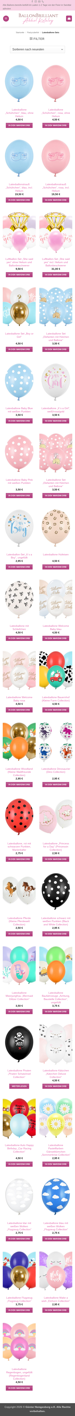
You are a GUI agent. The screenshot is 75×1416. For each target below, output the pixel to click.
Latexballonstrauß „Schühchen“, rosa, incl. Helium (56, 187)
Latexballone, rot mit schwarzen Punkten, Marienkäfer (19, 846)
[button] (6, 19)
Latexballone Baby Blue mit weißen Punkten (19, 410)
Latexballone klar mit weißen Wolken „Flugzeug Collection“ (19, 1226)
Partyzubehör (33, 32)
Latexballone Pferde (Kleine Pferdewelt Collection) (19, 921)
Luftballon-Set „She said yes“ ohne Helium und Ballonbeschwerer (19, 262)
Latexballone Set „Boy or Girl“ (19, 335)
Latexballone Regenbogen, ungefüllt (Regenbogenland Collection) (19, 1374)
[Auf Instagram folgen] (36, 1)
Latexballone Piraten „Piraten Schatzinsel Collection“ (19, 1073)
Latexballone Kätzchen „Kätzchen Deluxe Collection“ (56, 1073)
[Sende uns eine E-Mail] (39, 1)
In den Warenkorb (19, 125)
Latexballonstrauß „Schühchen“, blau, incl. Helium (19, 187)
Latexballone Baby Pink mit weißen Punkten (19, 482)
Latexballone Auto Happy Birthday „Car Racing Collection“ (19, 1148)
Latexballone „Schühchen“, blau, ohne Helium (19, 112)
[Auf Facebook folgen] (32, 1)
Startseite (20, 32)
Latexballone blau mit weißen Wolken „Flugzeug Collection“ (56, 1226)
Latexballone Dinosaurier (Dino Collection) (56, 771)
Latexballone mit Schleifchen (19, 628)
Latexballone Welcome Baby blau (56, 628)
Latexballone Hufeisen (56, 554)
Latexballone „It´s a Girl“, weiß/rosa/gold (56, 410)
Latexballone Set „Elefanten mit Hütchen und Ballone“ (56, 336)
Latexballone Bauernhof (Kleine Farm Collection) (56, 699)
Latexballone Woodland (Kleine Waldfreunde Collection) (19, 772)
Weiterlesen (19, 1086)
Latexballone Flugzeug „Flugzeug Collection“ (19, 1299)
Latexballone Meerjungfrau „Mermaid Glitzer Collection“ (19, 996)
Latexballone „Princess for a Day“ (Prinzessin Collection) (56, 846)
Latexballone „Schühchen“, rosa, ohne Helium (56, 112)
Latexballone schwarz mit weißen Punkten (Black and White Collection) (55, 921)
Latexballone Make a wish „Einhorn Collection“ (56, 1299)
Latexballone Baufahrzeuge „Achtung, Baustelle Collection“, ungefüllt (56, 997)
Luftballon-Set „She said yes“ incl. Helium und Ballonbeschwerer (56, 262)
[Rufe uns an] (43, 1)
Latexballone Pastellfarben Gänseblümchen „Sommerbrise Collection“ (55, 1150)
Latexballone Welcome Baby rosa (19, 699)
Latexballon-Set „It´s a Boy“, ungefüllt (19, 556)
